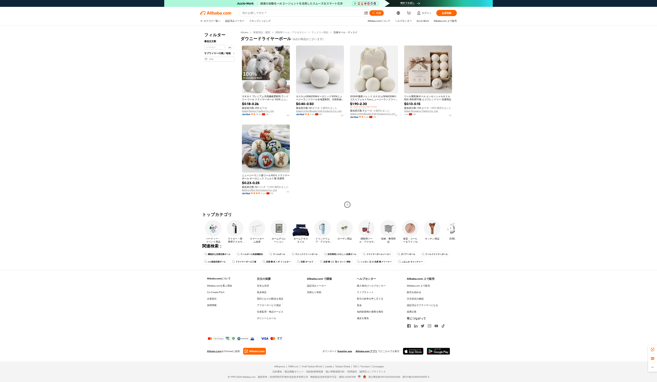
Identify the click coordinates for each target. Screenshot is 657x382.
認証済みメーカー (316, 285)
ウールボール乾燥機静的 (251, 254)
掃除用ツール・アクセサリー (290, 32)
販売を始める (414, 292)
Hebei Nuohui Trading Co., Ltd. (258, 111)
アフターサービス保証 (269, 305)
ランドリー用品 (320, 32)
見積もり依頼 (314, 292)
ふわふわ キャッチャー (412, 262)
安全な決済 (263, 285)
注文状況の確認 (415, 298)
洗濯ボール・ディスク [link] (345, 32)
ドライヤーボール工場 (246, 262)
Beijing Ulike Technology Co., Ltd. (259, 190)
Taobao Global (342, 366)
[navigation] (219, 119)
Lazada (328, 366)
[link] (652, 349)
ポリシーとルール (266, 318)
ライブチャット (365, 292)
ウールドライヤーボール (436, 254)
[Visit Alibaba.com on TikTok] (443, 326)
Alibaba (244, 32)
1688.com (293, 366)
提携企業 (411, 311)
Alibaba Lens (214, 351)
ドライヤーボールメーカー (378, 254)
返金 (359, 305)
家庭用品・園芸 (261, 32)
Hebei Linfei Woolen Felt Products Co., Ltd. (319, 111)
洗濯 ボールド (307, 262)
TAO (355, 366)
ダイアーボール (408, 254)
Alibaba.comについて (219, 278)
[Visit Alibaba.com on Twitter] (423, 326)
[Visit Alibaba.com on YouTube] (436, 326)
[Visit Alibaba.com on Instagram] (429, 326)
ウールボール (279, 254)
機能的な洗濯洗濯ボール (219, 254)
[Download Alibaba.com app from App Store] (413, 351)
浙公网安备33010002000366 (384, 376)
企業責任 (212, 298)
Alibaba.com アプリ (366, 351)
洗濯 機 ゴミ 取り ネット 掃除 (337, 262)
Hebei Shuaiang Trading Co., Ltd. (421, 111)
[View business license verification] (359, 377)
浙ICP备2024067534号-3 (415, 376)
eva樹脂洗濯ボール (217, 262)
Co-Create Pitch (215, 292)
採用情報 (212, 305)
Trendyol (365, 366)
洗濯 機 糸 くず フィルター (278, 262)
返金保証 (262, 292)
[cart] (409, 13)
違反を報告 (363, 318)
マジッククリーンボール (306, 254)
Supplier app (344, 351)
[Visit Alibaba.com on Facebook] (409, 326)
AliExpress (279, 366)
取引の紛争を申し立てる (370, 298)
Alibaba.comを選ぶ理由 (219, 285)
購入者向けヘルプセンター (371, 285)
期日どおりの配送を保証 (270, 298)
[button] (366, 13)
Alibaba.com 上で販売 (418, 285)
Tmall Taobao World (311, 366)
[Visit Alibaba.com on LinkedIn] (416, 326)
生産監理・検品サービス (270, 311)
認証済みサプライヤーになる (422, 305)
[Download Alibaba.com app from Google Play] (438, 351)
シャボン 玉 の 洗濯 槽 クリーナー (376, 262)
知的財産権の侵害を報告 (370, 311)
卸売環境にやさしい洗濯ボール (342, 254)
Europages (378, 366)
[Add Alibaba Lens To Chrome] (254, 351)
